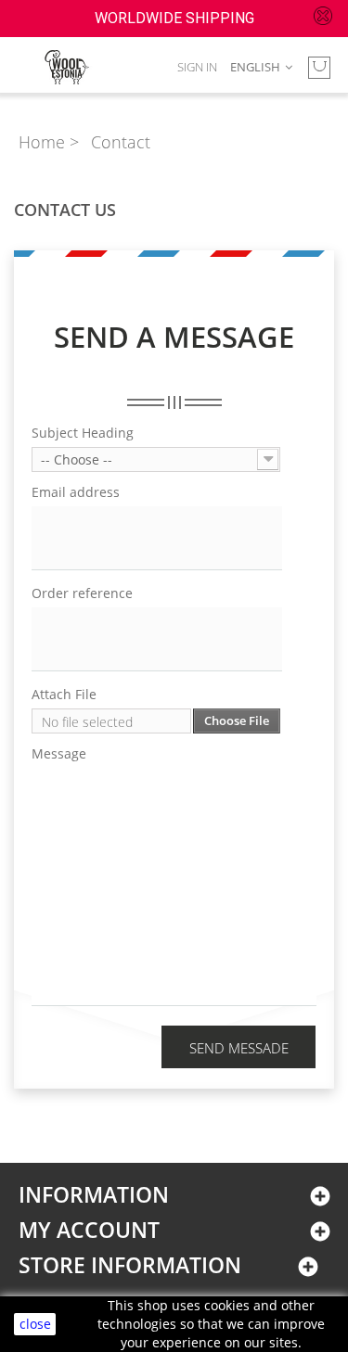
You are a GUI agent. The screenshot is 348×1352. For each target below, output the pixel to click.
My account (89, 1230)
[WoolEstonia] (66, 67)
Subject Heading (83, 433)
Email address (76, 492)
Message (59, 753)
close (35, 1324)
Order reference (82, 593)
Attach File (64, 694)
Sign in (197, 66)
